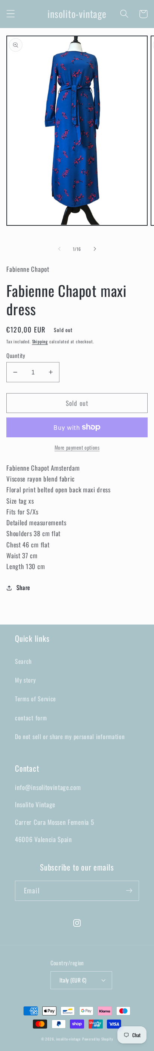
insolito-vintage (68, 1039)
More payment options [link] (77, 447)
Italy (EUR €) (73, 980)
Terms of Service (35, 698)
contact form (31, 717)
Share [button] (23, 587)
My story (25, 679)
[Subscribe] (129, 891)
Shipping (40, 341)
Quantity (15, 355)
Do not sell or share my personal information (69, 736)
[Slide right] (94, 249)
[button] (10, 14)
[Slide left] (59, 249)
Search (23, 661)
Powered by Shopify (97, 1039)
